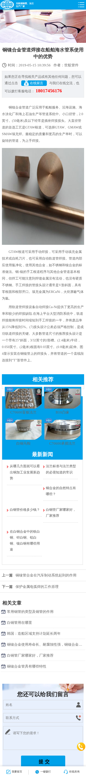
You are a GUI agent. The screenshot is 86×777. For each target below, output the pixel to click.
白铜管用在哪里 (19, 623)
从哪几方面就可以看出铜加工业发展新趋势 (25, 472)
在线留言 (37, 83)
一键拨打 (45, 771)
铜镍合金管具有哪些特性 (26, 666)
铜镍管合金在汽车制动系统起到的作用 (39, 575)
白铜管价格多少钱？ (25, 509)
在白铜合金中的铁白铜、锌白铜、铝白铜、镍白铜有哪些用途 (25, 540)
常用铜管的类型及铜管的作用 (30, 612)
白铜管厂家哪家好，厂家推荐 (61, 512)
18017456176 (49, 90)
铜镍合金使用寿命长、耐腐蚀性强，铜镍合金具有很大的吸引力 (46, 644)
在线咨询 (74, 771)
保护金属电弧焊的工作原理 (30, 587)
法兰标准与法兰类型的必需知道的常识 (61, 469)
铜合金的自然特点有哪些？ (61, 491)
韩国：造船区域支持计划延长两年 (34, 633)
